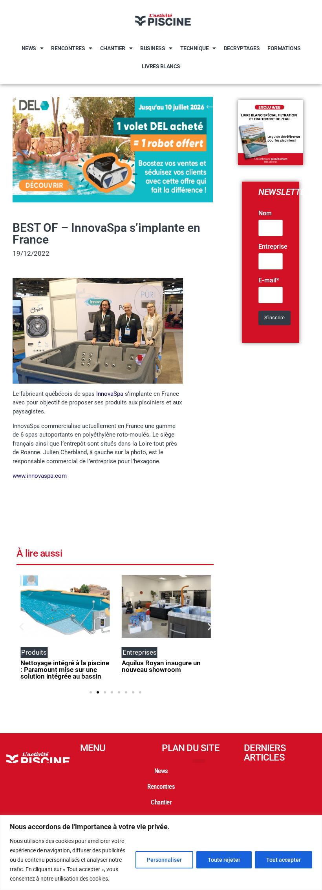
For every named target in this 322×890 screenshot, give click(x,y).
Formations (283, 48)
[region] (161, 852)
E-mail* (268, 280)
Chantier (112, 48)
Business (152, 48)
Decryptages (242, 48)
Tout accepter (283, 860)
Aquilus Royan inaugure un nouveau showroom (161, 666)
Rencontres (68, 48)
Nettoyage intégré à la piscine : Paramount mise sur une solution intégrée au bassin (64, 669)
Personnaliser (164, 860)
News (29, 48)
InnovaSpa (109, 393)
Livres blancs (161, 66)
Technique (194, 48)
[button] (21, 627)
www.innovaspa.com (40, 475)
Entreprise (272, 247)
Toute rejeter (224, 860)
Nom (265, 213)
